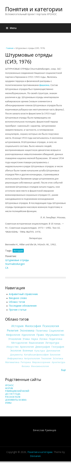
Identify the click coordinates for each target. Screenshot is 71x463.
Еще (63, 370)
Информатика (15, 358)
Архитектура (58, 362)
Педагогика (55, 339)
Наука (34, 339)
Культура (39, 350)
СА (6, 267)
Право (40, 334)
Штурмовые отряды (17, 260)
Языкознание (36, 342)
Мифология (13, 334)
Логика (43, 339)
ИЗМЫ (8, 402)
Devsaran (35, 456)
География (57, 346)
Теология (46, 358)
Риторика (26, 362)
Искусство (12, 346)
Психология (50, 326)
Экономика (27, 330)
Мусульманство (54, 334)
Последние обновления (23, 305)
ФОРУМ (9, 388)
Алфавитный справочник (23, 294)
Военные (28, 350)
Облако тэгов (17, 301)
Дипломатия (53, 350)
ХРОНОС (9, 385)
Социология (56, 330)
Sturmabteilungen (15, 264)
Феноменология (40, 366)
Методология (19, 342)
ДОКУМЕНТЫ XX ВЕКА (16, 399)
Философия (33, 326)
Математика (12, 362)
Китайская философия (36, 354)
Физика (26, 366)
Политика (42, 330)
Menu (13, 28)
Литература (52, 342)
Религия (12, 330)
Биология (55, 354)
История (18, 250)
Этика (26, 339)
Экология (15, 350)
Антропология (32, 358)
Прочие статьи (17, 309)
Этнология (14, 339)
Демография (42, 346)
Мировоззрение (41, 362)
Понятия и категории (34, 9)
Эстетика (58, 358)
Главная (9, 48)
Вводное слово (18, 298)
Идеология (28, 334)
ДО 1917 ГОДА (12, 394)
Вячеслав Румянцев (44, 430)
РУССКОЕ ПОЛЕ (12, 396)
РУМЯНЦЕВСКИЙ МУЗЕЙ (17, 391)
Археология (27, 346)
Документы (16, 354)
